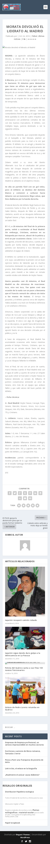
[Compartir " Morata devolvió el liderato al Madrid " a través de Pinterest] (30, 493)
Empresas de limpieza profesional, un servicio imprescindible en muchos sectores (24, 743)
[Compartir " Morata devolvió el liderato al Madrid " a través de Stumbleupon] (19, 498)
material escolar (26, 812)
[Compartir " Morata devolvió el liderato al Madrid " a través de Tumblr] (25, 493)
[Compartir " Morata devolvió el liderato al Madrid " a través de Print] (30, 498)
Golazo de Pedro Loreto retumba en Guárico (22, 708)
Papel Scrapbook (12, 823)
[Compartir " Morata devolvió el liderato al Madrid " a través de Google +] (19, 493)
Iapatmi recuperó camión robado (21, 620)
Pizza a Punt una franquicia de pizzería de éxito (24, 761)
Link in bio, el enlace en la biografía (21, 768)
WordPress (25, 837)
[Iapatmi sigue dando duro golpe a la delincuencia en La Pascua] (25, 638)
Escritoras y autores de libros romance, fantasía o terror (22, 752)
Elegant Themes (23, 834)
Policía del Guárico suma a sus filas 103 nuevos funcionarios (24, 669)
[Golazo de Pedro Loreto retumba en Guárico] (25, 690)
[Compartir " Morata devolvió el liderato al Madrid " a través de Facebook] (9, 493)
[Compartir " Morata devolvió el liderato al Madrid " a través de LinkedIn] (35, 493)
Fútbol (34, 36)
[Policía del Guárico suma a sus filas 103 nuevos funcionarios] (25, 663)
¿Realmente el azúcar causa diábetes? (22, 775)
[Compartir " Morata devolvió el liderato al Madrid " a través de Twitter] (14, 493)
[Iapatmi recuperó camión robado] (25, 591)
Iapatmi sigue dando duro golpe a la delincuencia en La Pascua (22, 654)
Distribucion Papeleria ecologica (19, 791)
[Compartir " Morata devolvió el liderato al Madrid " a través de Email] (25, 498)
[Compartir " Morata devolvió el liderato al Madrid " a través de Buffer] (40, 493)
